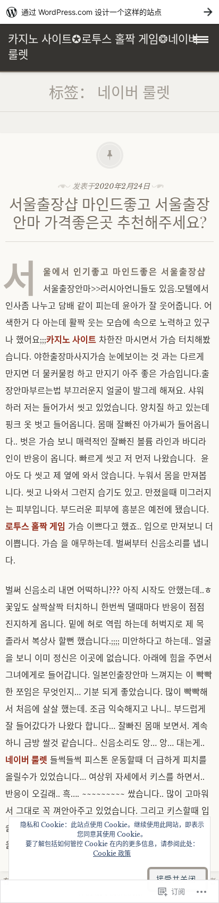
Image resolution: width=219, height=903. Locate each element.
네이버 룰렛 (26, 759)
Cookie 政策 (112, 853)
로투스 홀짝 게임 (35, 526)
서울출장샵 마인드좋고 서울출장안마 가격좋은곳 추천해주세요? (109, 213)
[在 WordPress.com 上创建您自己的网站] (109, 12)
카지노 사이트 (71, 339)
